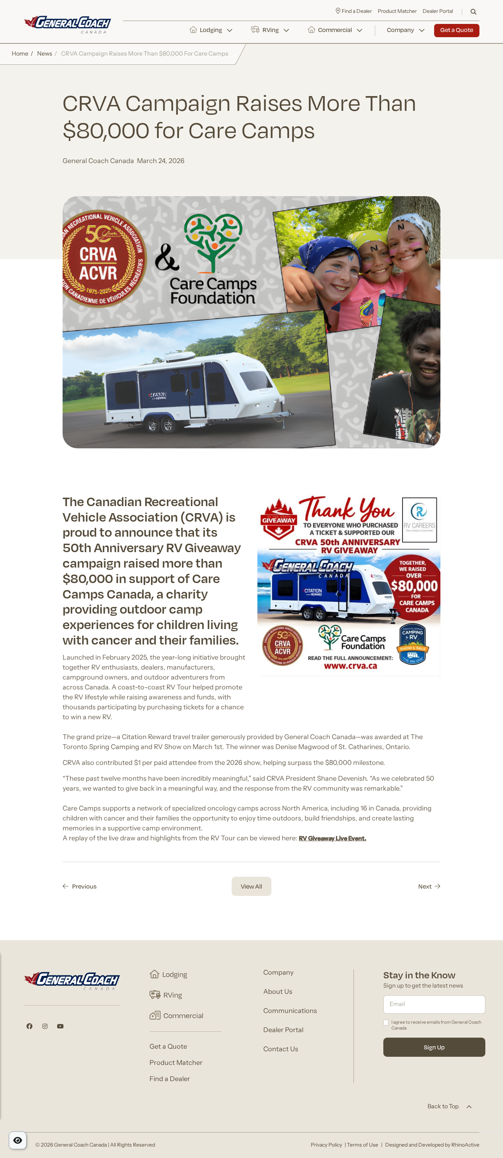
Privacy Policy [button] (326, 1145)
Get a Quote (456, 29)
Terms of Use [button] (362, 1145)
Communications (290, 1011)
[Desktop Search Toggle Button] (473, 12)
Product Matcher (397, 11)
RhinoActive (465, 1145)
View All (251, 886)
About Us (277, 992)
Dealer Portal (438, 11)
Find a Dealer (170, 1079)
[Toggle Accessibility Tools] (18, 1140)
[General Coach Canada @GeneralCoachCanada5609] (60, 1026)
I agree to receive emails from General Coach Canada (436, 1025)
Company (400, 29)
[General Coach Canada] (67, 25)
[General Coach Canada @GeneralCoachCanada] (29, 1026)
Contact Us (280, 1049)
